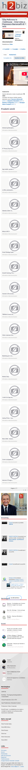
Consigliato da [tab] (7, 58)
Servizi (3, 752)
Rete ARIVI (4, 740)
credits (22, 766)
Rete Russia (4, 730)
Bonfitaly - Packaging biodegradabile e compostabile (11, 695)
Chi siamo (3, 750)
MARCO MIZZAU (13, 536)
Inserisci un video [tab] (19, 58)
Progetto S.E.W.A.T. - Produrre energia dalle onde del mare (16, 581)
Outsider (12, 760)
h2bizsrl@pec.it (15, 766)
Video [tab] (5, 54)
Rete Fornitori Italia (6, 724)
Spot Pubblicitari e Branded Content (10, 703)
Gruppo (3, 760)
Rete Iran (3, 733)
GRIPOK (11, 524)
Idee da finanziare (6, 755)
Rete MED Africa (5, 727)
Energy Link (12, 578)
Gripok (11, 522)
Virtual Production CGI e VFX (9, 699)
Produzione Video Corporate (9, 706)
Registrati (3, 757)
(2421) (15, 100)
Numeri (7, 760)
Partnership (4, 753)
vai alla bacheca (15, 597)
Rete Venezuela (5, 736)
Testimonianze (5, 759)
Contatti (17, 760)
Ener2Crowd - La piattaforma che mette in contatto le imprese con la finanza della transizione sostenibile (12, 711)
